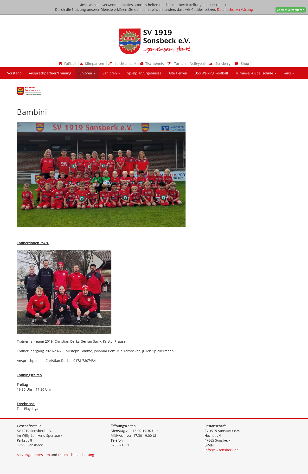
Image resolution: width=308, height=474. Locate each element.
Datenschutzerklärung (235, 9)
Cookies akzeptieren (290, 10)
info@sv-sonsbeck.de (221, 450)
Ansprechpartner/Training (50, 73)
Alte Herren (178, 73)
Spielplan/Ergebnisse (144, 73)
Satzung (23, 454)
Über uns (15, 85)
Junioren (85, 73)
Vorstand (14, 73)
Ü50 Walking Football (211, 73)
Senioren (110, 73)
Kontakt (38, 85)
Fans (287, 73)
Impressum (41, 454)
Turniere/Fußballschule (254, 73)
